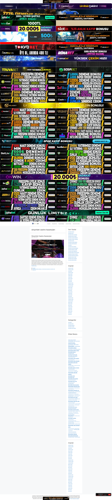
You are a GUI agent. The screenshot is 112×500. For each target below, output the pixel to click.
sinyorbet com (76, 371)
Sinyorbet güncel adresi (73, 384)
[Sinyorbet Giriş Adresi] (35, 223)
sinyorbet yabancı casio (77, 421)
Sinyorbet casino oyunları (73, 367)
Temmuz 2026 (70, 269)
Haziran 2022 (70, 300)
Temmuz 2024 (70, 284)
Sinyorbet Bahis (70, 349)
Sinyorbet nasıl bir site (73, 401)
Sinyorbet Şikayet (61, 223)
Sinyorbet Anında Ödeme (72, 242)
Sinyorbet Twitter (68, 223)
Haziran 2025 (70, 272)
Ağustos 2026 (70, 268)
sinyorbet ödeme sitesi (70, 429)
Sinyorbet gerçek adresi (72, 373)
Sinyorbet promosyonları (73, 409)
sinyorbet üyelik (76, 429)
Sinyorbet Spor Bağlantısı (72, 251)
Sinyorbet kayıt (71, 396)
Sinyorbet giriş (71, 377)
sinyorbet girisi (71, 375)
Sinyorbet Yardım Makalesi (73, 237)
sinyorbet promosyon (72, 408)
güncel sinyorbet (71, 343)
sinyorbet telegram (71, 414)
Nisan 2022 (70, 303)
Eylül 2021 (70, 314)
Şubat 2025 (70, 275)
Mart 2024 (70, 290)
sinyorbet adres (77, 346)
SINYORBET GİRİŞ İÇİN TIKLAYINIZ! (56, 43)
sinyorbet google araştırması (71, 382)
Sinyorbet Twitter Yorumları (73, 239)
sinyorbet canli (71, 353)
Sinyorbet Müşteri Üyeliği (72, 249)
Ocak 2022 (70, 308)
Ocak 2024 (70, 293)
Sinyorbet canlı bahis (72, 355)
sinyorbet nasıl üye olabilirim (71, 403)
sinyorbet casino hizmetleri (77, 365)
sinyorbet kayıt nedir (76, 396)
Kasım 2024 (70, 278)
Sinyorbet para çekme (72, 407)
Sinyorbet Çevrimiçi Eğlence (73, 248)
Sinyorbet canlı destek (73, 361)
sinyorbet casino (71, 365)
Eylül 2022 (70, 296)
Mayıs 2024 (70, 287)
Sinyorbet (48, 223)
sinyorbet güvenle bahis (77, 391)
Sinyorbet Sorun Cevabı (72, 236)
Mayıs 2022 (70, 302)
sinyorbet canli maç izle (72, 354)
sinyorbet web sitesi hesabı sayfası (72, 420)
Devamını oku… (34, 265)
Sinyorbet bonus (72, 352)
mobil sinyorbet (76, 344)
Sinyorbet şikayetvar (73, 435)
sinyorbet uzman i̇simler (71, 419)
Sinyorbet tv (71, 415)
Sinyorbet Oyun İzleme (72, 246)
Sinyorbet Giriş (54, 223)
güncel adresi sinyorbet (71, 342)
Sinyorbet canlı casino (73, 358)
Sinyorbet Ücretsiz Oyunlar (73, 254)
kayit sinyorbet (70, 344)
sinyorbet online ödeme (77, 403)
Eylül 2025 (70, 271)
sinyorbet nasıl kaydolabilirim (71, 402)
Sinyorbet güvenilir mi (73, 390)
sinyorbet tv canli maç (77, 415)
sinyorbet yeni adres (71, 422)
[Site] (28, 75)
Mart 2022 (70, 305)
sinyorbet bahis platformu (76, 349)
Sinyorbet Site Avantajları (72, 234)
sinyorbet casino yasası (71, 371)
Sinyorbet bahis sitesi (73, 350)
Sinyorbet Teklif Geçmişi (72, 243)
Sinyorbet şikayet (72, 434)
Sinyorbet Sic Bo (71, 240)
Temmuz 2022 (70, 299)
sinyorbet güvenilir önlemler (71, 391)
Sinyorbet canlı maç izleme (72, 363)
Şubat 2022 (70, 306)
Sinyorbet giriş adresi (73, 378)
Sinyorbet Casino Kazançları (41, 236)
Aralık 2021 (70, 309)
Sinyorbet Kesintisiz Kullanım (73, 255)
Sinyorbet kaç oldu (72, 397)
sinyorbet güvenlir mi (72, 392)
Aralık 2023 (70, 294)
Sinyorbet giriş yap (72, 381)
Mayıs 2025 (70, 274)
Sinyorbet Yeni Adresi (76, 223)
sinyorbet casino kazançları (71, 366)
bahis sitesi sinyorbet (72, 339)
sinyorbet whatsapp (71, 421)
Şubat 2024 (70, 291)
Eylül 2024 (70, 281)
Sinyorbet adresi (72, 347)
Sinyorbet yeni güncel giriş (74, 426)
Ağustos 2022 (70, 297)
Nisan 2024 (70, 288)
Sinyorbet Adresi (71, 231)
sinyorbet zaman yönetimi (71, 428)
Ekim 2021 (70, 312)
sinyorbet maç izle (77, 398)
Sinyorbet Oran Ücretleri (72, 258)
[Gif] (56, 105)
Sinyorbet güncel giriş (74, 386)
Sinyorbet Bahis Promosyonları (73, 252)
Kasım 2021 (70, 311)
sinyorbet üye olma (70, 430)
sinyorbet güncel (71, 383)
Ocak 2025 (70, 454)
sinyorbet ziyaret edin (76, 428)
